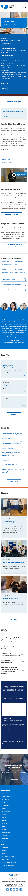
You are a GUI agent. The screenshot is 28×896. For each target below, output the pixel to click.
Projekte (4, 269)
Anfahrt (4, 826)
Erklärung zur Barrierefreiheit (9, 862)
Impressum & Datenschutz (8, 856)
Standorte (4, 823)
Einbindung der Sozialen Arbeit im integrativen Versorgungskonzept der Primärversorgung (13, 433)
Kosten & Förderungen (20, 272)
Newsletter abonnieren (9, 718)
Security (4, 808)
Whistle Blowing (5, 859)
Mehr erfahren (14, 779)
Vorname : (4, 698)
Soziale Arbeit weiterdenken (11, 598)
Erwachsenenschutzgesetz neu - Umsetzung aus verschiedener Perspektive (13, 447)
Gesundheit (4, 814)
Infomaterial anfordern (14, 101)
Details (4, 88)
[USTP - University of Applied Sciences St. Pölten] (9, 7)
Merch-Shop (5, 847)
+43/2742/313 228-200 (11, 885)
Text (3, 704)
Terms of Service (14, 725)
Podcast (4, 850)
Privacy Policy (4, 725)
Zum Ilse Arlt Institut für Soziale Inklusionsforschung (13, 245)
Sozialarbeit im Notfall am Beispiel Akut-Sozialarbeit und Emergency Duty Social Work (13, 442)
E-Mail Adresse (19, 697)
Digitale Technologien (7, 796)
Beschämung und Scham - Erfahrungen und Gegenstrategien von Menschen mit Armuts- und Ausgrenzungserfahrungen (13, 454)
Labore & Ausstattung (7, 835)
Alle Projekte (14, 481)
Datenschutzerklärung (14, 720)
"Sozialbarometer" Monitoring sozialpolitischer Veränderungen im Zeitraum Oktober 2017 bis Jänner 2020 (13, 471)
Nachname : (10, 698)
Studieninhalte (5, 156)
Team (16, 264)
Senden (8, 730)
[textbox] (20, 698)
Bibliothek (4, 829)
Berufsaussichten (6, 159)
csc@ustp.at (20, 885)
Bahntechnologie (6, 811)
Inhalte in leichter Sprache (8, 865)
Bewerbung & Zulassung (7, 162)
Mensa (3, 841)
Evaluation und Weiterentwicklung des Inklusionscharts (11, 459)
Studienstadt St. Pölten (7, 272)
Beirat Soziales (18, 269)
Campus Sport (5, 838)
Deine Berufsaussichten (11, 214)
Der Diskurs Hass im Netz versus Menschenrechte (9, 464)
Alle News (14, 619)
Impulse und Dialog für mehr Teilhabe (13, 562)
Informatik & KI (5, 805)
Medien (3, 793)
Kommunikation (5, 799)
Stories (3, 853)
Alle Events (14, 414)
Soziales (6, 116)
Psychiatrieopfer (6, 438)
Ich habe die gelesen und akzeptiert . (13, 721)
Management (5, 802)
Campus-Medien (6, 832)
